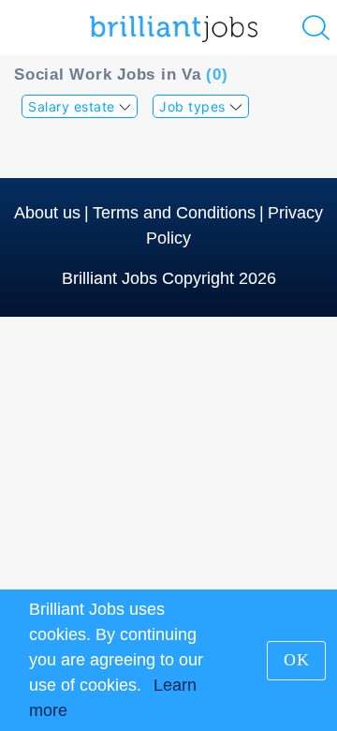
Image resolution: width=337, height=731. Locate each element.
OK (297, 659)
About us (47, 212)
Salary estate (73, 106)
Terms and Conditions (174, 212)
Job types (194, 106)
